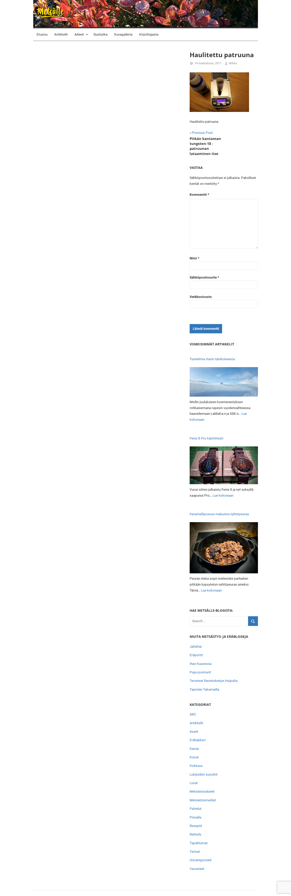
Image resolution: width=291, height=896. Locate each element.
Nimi (194, 258)
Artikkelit (61, 34)
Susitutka (100, 34)
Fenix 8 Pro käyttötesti (206, 438)
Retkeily (195, 834)
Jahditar (196, 646)
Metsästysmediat (203, 800)
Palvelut (196, 809)
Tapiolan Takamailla (204, 689)
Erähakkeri (197, 740)
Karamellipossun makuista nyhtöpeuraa (219, 514)
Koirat (194, 757)
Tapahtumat (199, 843)
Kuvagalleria (123, 34)
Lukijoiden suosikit (204, 774)
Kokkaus (196, 766)
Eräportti (196, 655)
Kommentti (199, 195)
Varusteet (197, 869)
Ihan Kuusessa (200, 664)
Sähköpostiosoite (204, 277)
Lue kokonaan (223, 495)
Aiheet (79, 34)
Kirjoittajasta (148, 34)
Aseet (194, 731)
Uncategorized (200, 860)
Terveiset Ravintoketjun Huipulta (214, 681)
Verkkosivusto (201, 297)
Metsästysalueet (202, 791)
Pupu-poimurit (200, 672)
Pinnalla (195, 817)
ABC (193, 714)
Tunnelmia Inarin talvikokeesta (212, 359)
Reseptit (196, 826)
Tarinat (195, 851)
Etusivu (42, 34)
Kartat (194, 749)
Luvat (194, 783)
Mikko (233, 63)
